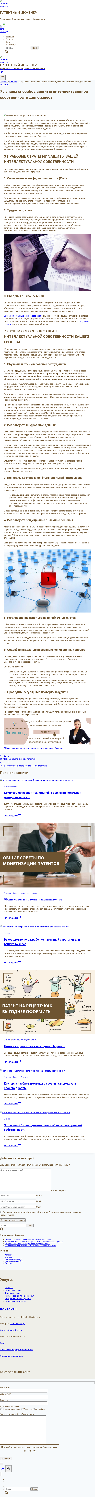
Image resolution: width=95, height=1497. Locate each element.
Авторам (7, 893)
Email (39, 1201)
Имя (39, 1195)
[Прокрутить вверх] (2, 1469)
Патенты (33, 1040)
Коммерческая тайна (14, 1261)
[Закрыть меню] (0, 1474)
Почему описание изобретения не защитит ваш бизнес (28, 1239)
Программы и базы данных (18, 1298)
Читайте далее (12, 815)
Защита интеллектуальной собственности (25, 748)
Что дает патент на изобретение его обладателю (23, 764)
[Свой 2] (1, 31)
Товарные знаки (13, 1293)
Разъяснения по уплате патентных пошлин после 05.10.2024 (30, 1246)
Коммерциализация (12, 786)
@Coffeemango (17, 1323)
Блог (8, 42)
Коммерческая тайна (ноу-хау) (19, 1296)
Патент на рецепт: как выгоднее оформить (34, 1046)
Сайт (38, 1207)
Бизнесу (4, 84)
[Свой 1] (4, 31)
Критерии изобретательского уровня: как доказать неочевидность (34, 1241)
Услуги (9, 39)
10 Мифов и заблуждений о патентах (17, 757)
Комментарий (58, 1190)
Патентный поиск (13, 1290)
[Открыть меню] (3, 77)
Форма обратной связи (11, 1330)
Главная (10, 36)
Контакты (11, 44)
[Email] (7, 31)
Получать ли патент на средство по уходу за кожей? (27, 1244)
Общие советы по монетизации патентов (33, 899)
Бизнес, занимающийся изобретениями (23, 316)
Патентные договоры (15, 1301)
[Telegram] (2, 73)
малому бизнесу (54, 748)
